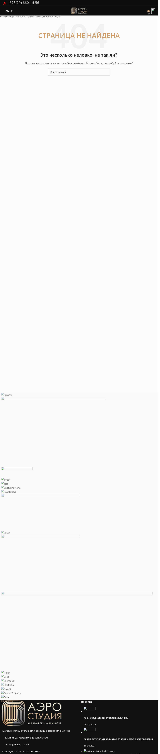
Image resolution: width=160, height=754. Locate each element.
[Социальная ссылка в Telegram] (153, 3)
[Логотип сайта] (79, 10)
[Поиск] (145, 11)
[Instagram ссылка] (149, 3)
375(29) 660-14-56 (24, 2)
